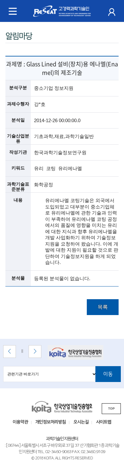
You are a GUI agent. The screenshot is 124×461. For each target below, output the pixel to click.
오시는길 (81, 421)
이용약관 (20, 421)
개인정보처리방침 (50, 421)
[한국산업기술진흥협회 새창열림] (80, 352)
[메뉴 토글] (12, 11)
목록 (103, 307)
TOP (111, 408)
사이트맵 (103, 421)
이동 (108, 374)
